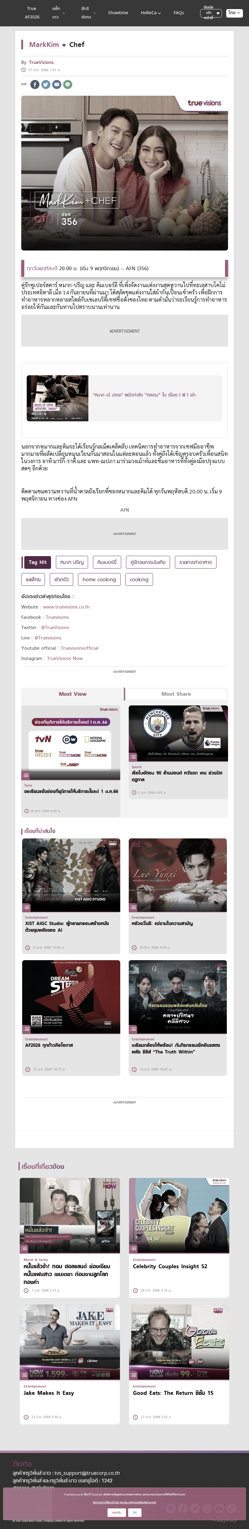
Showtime (118, 13)
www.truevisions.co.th (66, 607)
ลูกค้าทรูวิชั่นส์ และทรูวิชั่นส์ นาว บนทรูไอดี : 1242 (62, 1481)
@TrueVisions (55, 627)
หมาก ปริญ (72, 562)
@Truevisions (48, 638)
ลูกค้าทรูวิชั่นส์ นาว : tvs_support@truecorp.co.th (66, 1473)
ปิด (135, 1512)
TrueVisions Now (65, 658)
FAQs (179, 13)
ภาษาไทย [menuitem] (229, 25)
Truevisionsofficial (79, 648)
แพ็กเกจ (56, 13)
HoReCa (149, 13)
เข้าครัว (61, 579)
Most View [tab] (73, 694)
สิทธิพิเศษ (86, 13)
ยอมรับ (116, 1512)
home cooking (99, 579)
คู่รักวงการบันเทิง (148, 562)
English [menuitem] (230, 35)
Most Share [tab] (176, 694)
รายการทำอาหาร (195, 562)
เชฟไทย (33, 579)
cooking (139, 579)
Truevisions (57, 617)
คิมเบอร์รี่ (107, 562)
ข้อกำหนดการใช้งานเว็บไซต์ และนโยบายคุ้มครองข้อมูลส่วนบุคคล (124, 1502)
